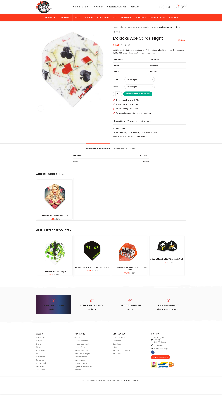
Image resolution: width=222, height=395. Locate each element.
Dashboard (117, 341)
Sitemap (77, 369)
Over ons (77, 337)
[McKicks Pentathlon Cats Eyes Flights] (92, 250)
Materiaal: (117, 79)
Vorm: (115, 87)
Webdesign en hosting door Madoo (128, 380)
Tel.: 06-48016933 (160, 345)
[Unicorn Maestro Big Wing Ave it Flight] (167, 246)
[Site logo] (44, 7)
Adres (115, 347)
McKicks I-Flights (149, 27)
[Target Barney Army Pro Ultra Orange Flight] (129, 250)
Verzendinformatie (81, 350)
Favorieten (117, 353)
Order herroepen (119, 337)
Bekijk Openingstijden (160, 357)
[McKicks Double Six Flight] (54, 252)
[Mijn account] (169, 7)
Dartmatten (40, 357)
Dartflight (131, 136)
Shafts (38, 344)
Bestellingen (117, 344)
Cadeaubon (40, 369)
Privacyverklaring (80, 363)
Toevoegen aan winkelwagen (138, 94)
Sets (37, 353)
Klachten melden (80, 357)
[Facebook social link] (153, 352)
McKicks (181, 40)
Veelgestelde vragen (82, 353)
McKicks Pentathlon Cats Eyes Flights (92, 267)
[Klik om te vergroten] (41, 108)
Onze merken (79, 360)
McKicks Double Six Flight (55, 271)
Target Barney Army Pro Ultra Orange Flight (129, 268)
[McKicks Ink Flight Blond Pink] (54, 196)
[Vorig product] (114, 32)
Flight (138, 136)
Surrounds (40, 360)
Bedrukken (40, 366)
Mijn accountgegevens (121, 350)
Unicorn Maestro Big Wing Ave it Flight (167, 259)
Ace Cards (122, 136)
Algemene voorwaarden (83, 366)
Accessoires (40, 350)
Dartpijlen (39, 341)
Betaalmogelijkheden (82, 344)
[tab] (98, 147)
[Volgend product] (119, 32)
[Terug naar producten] (117, 32)
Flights (123, 27)
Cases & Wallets (42, 363)
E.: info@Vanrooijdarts (162, 348)
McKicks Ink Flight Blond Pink (55, 216)
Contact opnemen (81, 341)
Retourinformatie (80, 347)
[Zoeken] (161, 7)
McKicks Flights (134, 27)
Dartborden (40, 337)
